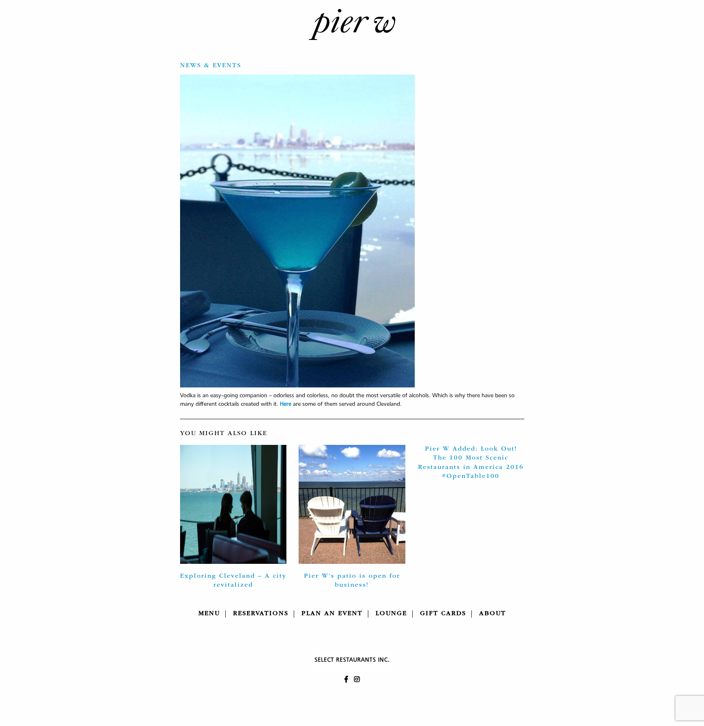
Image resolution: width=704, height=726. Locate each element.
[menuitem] (209, 614)
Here (285, 404)
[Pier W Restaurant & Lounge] (352, 24)
